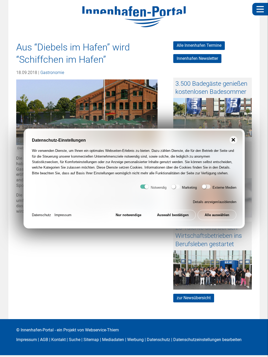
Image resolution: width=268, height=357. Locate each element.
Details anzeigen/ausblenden (214, 202)
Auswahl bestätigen (173, 215)
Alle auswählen (217, 215)
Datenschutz (41, 215)
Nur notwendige (128, 215)
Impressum (62, 215)
